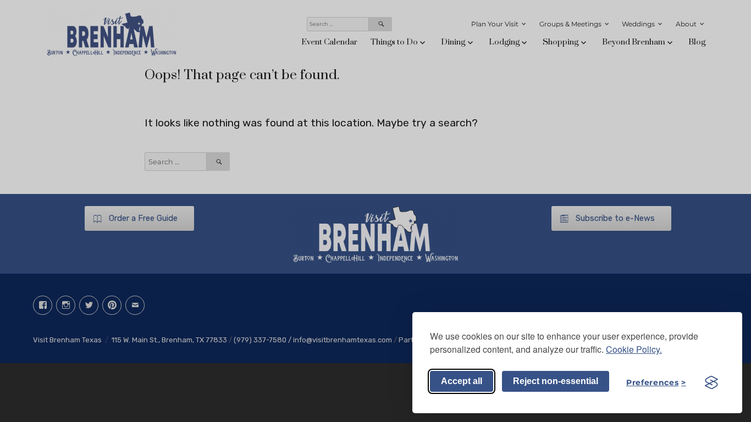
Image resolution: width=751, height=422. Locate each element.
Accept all (461, 381)
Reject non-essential (555, 381)
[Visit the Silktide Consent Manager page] (711, 382)
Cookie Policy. (634, 349)
